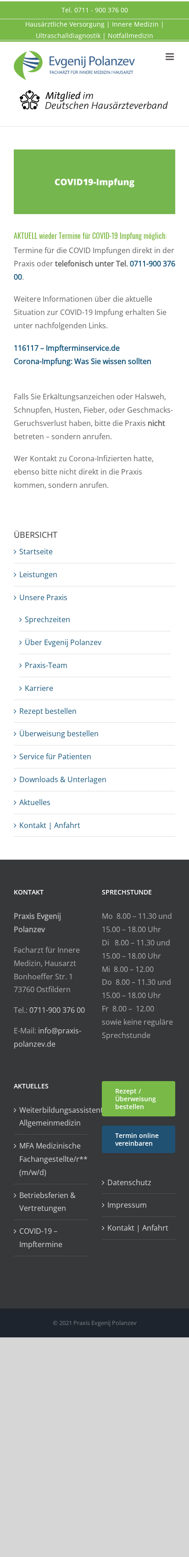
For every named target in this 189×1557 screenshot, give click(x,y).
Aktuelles (34, 802)
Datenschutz (129, 1182)
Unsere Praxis (43, 597)
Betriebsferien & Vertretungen (47, 1202)
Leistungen (38, 574)
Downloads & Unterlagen (62, 779)
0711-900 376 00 (57, 1010)
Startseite (36, 552)
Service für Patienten (55, 756)
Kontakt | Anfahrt (49, 825)
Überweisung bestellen (59, 734)
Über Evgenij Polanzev (63, 642)
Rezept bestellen (48, 711)
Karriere (39, 688)
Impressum (127, 1205)
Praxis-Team (46, 665)
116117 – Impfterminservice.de (67, 348)
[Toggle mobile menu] (170, 56)
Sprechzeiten (47, 619)
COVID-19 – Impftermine (40, 1237)
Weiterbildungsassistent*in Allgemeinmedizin (51, 1116)
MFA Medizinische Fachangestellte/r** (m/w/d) (51, 1159)
